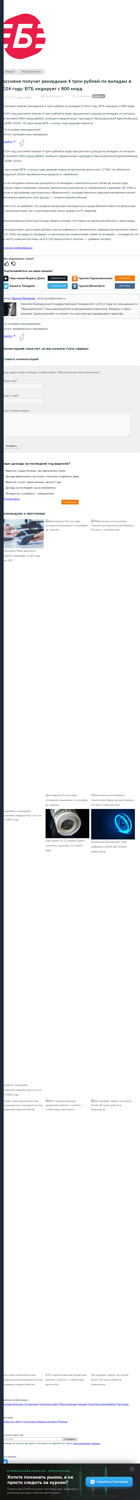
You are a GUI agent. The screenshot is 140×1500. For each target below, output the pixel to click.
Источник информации (16, 248)
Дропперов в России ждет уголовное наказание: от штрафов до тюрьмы (67, 800)
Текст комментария (16, 411)
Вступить (125, 278)
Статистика (29, 1421)
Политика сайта (48, 1404)
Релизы (63, 1421)
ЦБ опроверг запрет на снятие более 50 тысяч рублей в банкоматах (109, 1379)
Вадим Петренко (54, 96)
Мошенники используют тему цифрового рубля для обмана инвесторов (109, 846)
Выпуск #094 (24, 97)
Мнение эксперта (47, 1421)
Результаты (12, 499)
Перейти (6, 142)
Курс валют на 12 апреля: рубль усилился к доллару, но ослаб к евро (65, 845)
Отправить (70, 1439)
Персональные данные (73, 1404)
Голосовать (70, 502)
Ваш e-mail (10, 396)
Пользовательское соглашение (19, 1404)
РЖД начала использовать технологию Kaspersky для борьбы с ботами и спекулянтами (113, 800)
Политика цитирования (102, 1404)
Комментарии (90, 96)
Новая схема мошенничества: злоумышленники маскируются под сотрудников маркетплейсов (21, 1379)
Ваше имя (10, 381)
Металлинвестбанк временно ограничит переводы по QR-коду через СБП (20, 555)
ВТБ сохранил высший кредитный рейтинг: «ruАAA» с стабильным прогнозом (66, 1379)
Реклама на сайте (11, 1421)
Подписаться (58, 278)
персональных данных (86, 1443)
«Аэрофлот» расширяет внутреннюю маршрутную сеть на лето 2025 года (20, 1089)
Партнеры (122, 1404)
